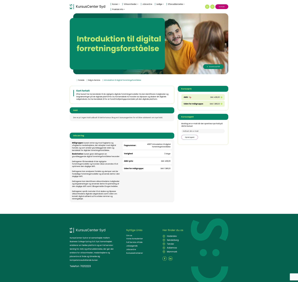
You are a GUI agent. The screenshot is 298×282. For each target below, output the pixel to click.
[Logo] (87, 6)
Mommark (171, 251)
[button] (212, 7)
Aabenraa (171, 247)
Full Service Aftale (134, 242)
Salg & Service (94, 80)
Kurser (115, 4)
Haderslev (171, 236)
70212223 (85, 266)
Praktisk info (117, 9)
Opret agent (189, 137)
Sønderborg (172, 240)
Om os (129, 235)
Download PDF (214, 67)
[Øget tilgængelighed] (207, 7)
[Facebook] (165, 258)
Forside (81, 80)
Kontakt (222, 7)
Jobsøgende (132, 245)
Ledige (159, 4)
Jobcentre (147, 4)
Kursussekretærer (134, 253)
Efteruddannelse (175, 4)
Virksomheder (130, 4)
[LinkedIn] (170, 258)
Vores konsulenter (134, 238)
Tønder (170, 244)
